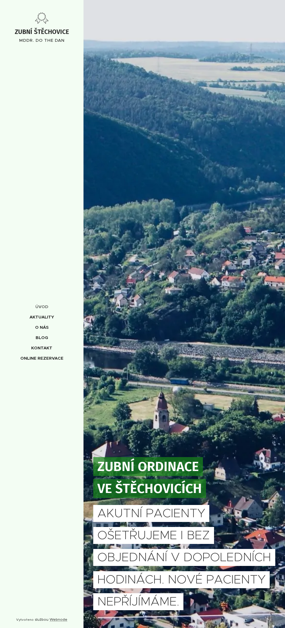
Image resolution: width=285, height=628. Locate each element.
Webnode (58, 619)
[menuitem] (42, 306)
